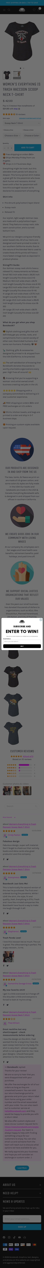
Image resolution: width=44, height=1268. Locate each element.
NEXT (22, 646)
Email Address (7, 638)
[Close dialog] (41, 619)
